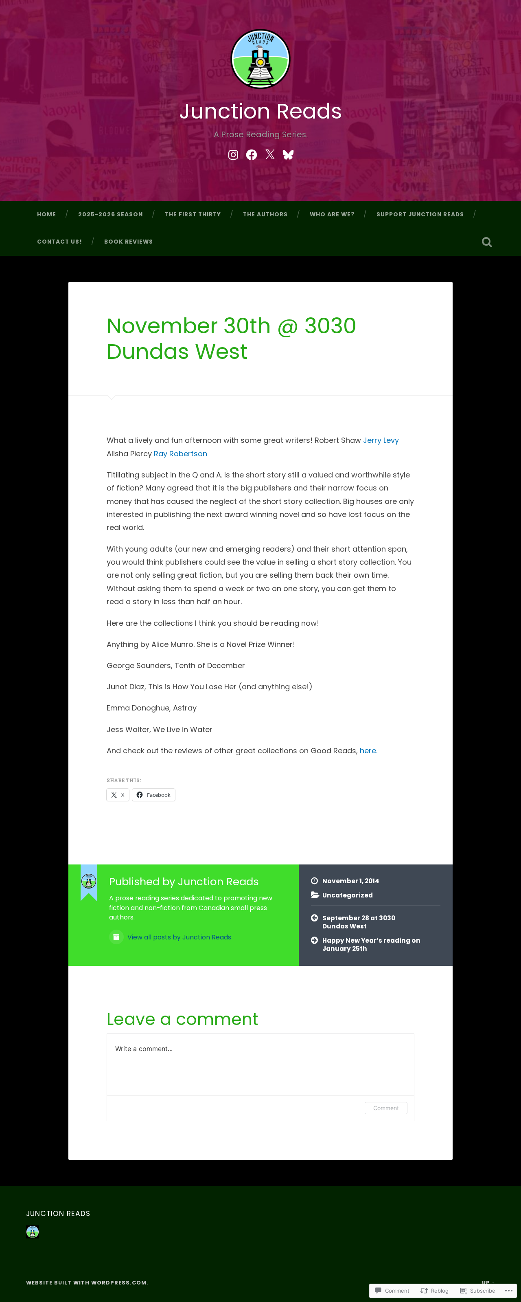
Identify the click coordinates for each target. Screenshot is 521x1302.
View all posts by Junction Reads (178, 937)
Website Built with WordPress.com (86, 1282)
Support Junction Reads (420, 214)
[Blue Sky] (288, 153)
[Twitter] (269, 153)
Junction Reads (260, 111)
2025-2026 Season (110, 214)
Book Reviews (128, 242)
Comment (386, 1107)
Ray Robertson (180, 454)
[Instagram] (233, 153)
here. (368, 751)
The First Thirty (193, 214)
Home (46, 214)
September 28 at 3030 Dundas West (358, 922)
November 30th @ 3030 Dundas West (232, 338)
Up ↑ (488, 1282)
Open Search (487, 242)
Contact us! (59, 242)
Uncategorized (347, 895)
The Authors (265, 214)
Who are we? (332, 214)
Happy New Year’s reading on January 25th (371, 944)
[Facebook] (251, 153)
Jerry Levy (381, 440)
